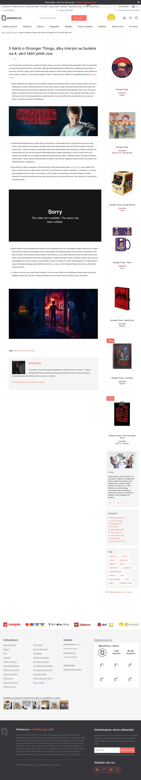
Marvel (112, 560)
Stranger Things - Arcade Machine (122, 205)
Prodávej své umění (75, 6)
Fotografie (54, 26)
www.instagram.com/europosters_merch (28, 382)
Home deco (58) (116, 521)
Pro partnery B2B (39, 674)
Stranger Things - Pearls (122, 263)
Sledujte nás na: (103, 639)
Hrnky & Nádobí (85, 26)
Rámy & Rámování (32, 6)
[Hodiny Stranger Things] (122, 67)
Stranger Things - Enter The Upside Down (122, 437)
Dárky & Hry (117, 26)
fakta (15, 351)
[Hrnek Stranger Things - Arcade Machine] (122, 183)
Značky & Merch (10, 26)
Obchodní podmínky (11, 666)
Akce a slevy (94, 6)
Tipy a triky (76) (116, 532)
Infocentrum (6, 6)
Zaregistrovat (127, 750)
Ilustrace (27, 26)
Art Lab (86, 6)
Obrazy (40, 26)
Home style (124, 560)
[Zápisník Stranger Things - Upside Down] (122, 298)
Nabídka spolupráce (41, 658)
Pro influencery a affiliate (43, 666)
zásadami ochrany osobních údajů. (123, 754)
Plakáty (68, 26)
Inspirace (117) (115, 524)
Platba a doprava (19, 6)
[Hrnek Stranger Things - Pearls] (122, 240)
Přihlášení (125, 6)
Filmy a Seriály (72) (117, 518)
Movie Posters (114, 579)
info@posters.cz (69, 653)
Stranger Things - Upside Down (122, 320)
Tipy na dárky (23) (117, 535)
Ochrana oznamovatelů (72, 670)
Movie (122, 564)
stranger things (29, 351)
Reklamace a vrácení (11, 670)
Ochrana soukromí (10, 674)
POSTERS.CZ (16, 18)
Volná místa (37, 645)
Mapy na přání (54, 6)
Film (122, 575)
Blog (3, 32)
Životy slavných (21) (117, 541)
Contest (112, 575)
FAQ (5, 653)
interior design (115, 571)
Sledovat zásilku (9, 645)
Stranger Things (122, 89)
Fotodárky (43, 6)
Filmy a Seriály (11, 32)
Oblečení (102, 26)
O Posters (7, 658)
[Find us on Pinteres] (110, 769)
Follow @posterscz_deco (120, 592)
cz (136, 6)
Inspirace (63, 6)
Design (124, 556)
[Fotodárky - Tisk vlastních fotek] (124, 18)
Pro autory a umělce (41, 662)
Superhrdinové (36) (117, 530)
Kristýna (34, 363)
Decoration (127, 568)
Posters (112, 564)
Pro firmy (133, 26)
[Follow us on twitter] (109, 502)
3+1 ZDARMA (9, 10)
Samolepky (37, 653)
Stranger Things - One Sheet (122, 378)
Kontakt (6, 649)
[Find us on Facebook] (114, 502)
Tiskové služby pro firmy (42, 678)
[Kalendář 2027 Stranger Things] (122, 125)
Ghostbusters (76, 167)
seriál (20, 351)
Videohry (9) (114, 538)
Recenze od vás (9, 687)
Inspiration (113, 568)
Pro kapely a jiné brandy (42, 670)
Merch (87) (114, 527)
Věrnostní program (10, 683)
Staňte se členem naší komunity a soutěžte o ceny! (31, 697)
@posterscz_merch (108, 645)
